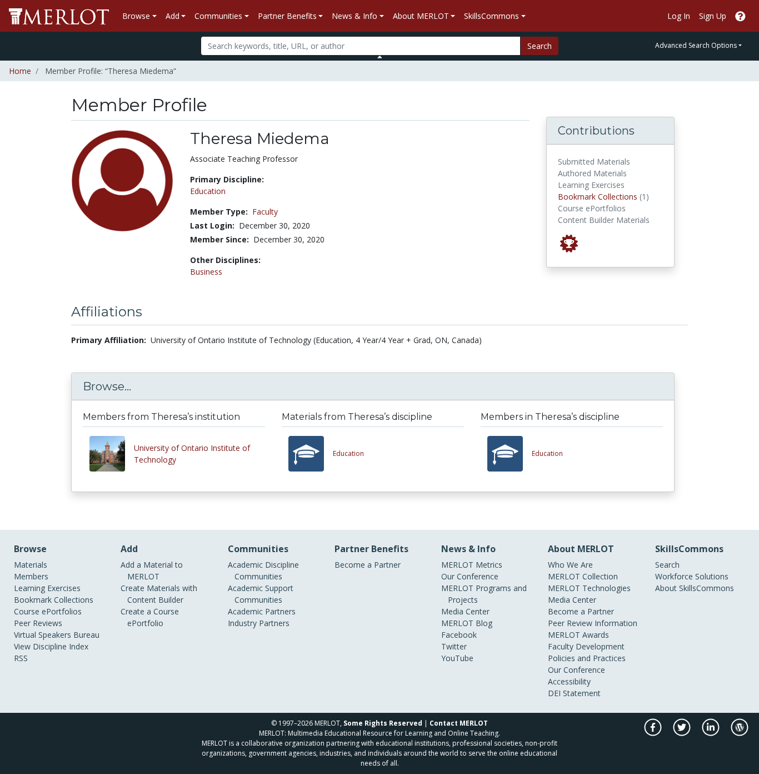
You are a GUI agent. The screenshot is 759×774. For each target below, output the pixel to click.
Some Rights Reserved (382, 723)
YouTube (457, 658)
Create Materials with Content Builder (159, 594)
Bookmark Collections (597, 196)
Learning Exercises (47, 588)
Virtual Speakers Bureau (56, 634)
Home (20, 71)
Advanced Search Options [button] (696, 45)
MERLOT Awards (578, 634)
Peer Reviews (38, 623)
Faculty (265, 211)
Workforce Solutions (691, 576)
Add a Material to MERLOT (152, 570)
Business (206, 271)
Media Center (465, 611)
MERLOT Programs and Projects (484, 594)
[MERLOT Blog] (739, 733)
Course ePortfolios (48, 611)
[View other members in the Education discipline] (509, 454)
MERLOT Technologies (589, 588)
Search (539, 46)
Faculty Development (586, 646)
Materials (30, 564)
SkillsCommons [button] (491, 16)
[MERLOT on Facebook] (654, 733)
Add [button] (172, 16)
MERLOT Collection (583, 576)
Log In (678, 16)
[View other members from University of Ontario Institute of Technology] (111, 454)
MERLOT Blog (466, 623)
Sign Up (712, 16)
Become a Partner (367, 564)
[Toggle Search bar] (379, 57)
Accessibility (569, 681)
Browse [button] (136, 16)
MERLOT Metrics (471, 564)
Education (208, 191)
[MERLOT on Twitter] (683, 733)
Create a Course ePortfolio (150, 617)
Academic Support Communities (260, 594)
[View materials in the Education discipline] (310, 454)
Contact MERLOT (459, 723)
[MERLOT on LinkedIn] (711, 733)
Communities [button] (218, 16)
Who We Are (570, 564)
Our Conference (469, 576)
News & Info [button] (354, 16)
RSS (21, 658)
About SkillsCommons (694, 588)
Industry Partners (258, 623)
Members (31, 576)
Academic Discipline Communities (263, 570)
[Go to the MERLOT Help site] (740, 16)
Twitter (454, 646)
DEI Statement (574, 693)
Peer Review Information (592, 623)
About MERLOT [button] (421, 16)
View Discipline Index (51, 646)
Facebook (459, 634)
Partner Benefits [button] (287, 16)
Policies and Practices (587, 658)
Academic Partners (262, 611)
